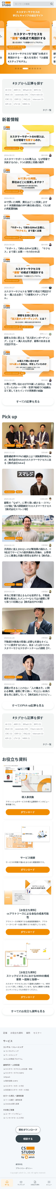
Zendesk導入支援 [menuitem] (12, 1103)
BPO (37, 90)
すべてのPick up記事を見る (28, 705)
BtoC (9, 94)
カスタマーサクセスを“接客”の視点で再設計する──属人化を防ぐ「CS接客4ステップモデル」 (27, 294)
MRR (26, 104)
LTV (17, 104)
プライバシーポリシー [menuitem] (24, 1168)
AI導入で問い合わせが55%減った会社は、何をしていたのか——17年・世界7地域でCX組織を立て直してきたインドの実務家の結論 (28, 387)
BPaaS (27, 90)
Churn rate (36, 94)
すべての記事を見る (28, 401)
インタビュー (9, 445)
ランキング (21, 1185)
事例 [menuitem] (28, 1032)
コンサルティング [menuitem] (12, 1051)
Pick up (19, 445)
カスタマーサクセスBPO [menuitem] (14, 1073)
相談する (28, 1138)
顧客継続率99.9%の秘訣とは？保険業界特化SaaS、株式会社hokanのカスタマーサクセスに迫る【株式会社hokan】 (27, 459)
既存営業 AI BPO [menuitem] (11, 1081)
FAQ (27, 99)
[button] (16, 68)
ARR (17, 90)
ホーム (7, 1185)
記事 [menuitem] (5, 1032)
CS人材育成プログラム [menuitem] (14, 1059)
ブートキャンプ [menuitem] (11, 1055)
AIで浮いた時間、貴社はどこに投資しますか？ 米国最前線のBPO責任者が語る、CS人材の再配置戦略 (27, 205)
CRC (8, 99)
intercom (38, 99)
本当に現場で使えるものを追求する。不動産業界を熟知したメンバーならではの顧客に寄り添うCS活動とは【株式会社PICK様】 (27, 598)
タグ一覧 (47, 110)
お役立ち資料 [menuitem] (16, 1032)
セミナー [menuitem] (37, 1032)
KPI (8, 104)
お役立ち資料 (35, 1185)
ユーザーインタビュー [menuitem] (13, 1114)
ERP (18, 99)
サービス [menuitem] (8, 1041)
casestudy (21, 94)
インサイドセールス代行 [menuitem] (14, 1118)
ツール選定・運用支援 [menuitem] (13, 1100)
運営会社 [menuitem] (19, 1164)
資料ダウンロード (28, 1129)
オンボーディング (27, 327)
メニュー (49, 1185)
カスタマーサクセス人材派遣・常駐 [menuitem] (18, 1069)
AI (8, 90)
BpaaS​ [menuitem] (7, 1077)
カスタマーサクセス (16, 47)
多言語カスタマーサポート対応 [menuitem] (17, 1090)
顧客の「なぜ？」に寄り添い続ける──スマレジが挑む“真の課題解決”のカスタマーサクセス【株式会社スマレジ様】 (27, 506)
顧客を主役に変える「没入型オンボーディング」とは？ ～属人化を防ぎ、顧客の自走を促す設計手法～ (27, 341)
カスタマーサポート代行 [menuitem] (14, 1086)
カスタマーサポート (11, 148)
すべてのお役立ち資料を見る (28, 1011)
